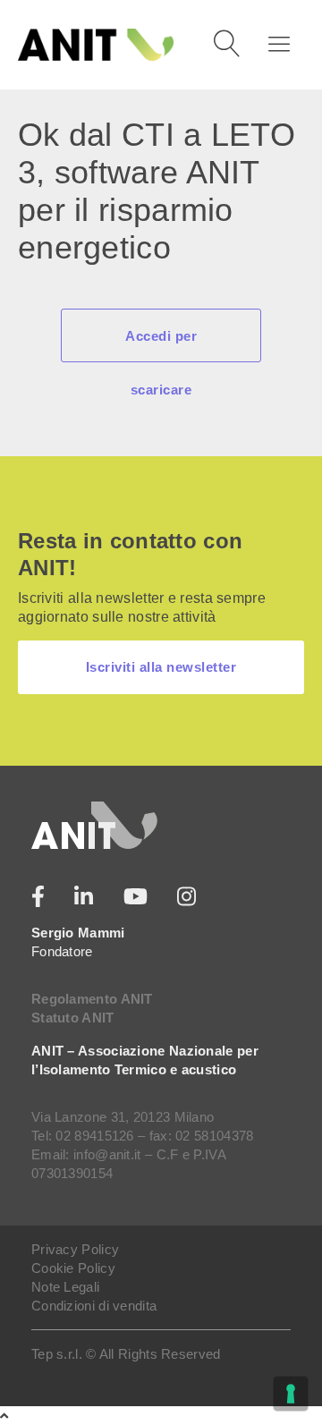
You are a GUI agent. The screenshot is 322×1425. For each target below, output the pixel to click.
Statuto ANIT (72, 1017)
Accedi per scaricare (161, 345)
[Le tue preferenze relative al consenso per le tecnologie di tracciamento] (291, 1394)
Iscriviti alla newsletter (161, 666)
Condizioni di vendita (94, 1305)
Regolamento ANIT (92, 998)
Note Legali (65, 1286)
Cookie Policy (73, 1268)
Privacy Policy (75, 1249)
